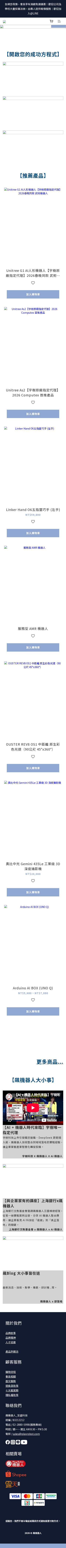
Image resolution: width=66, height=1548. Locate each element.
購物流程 (11, 1372)
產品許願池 (12, 1351)
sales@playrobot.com (26, 1434)
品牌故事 (11, 1333)
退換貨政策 (12, 1386)
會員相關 (11, 1376)
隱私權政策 (12, 1395)
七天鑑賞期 (12, 1390)
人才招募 (11, 1342)
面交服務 (11, 1381)
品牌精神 (11, 1337)
